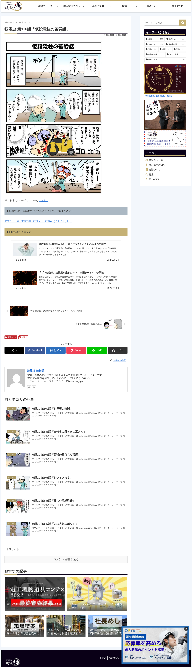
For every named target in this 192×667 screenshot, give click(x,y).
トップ (103, 657)
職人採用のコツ (157, 165)
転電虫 (24, 337)
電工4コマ (12, 337)
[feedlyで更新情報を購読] (29, 387)
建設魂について (116, 657)
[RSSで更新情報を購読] (34, 387)
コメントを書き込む (66, 559)
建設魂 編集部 (35, 370)
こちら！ (43, 200)
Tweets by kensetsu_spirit (158, 96)
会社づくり (155, 169)
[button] (118, 350)
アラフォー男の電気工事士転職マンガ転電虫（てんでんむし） (38, 221)
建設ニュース (156, 160)
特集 (151, 174)
